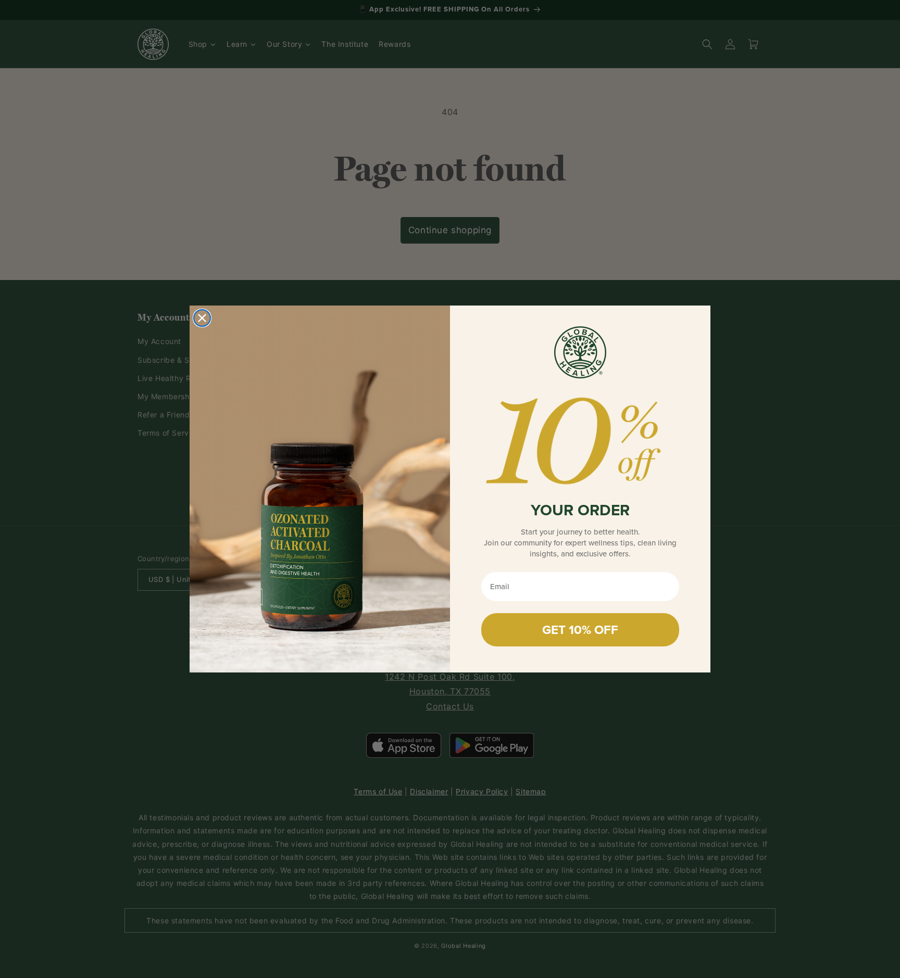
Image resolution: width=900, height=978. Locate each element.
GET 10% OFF (580, 629)
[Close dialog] (202, 318)
